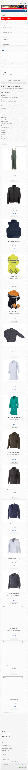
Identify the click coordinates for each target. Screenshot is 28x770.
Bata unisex (14, 382)
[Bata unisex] (14, 370)
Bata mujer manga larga (14, 417)
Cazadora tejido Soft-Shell (14, 207)
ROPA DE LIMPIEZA (6, 39)
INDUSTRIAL (5, 37)
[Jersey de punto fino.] (14, 581)
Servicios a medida (6, 759)
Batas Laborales (4, 121)
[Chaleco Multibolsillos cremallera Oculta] (14, 229)
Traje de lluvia (4, 136)
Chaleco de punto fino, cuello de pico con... (14, 665)
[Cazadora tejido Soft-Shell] (14, 194)
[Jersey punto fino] (14, 617)
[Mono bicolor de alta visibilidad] (14, 300)
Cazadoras (3, 117)
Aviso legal (4, 754)
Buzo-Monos (3, 125)
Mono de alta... (14, 276)
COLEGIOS (5, 30)
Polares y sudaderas (5, 113)
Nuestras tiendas (6, 77)
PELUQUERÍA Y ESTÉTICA (7, 32)
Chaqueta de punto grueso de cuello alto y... (14, 489)
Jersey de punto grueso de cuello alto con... (14, 454)
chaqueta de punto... (14, 487)
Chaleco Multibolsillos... (14, 241)
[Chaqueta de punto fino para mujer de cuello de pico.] (14, 546)
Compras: (21, 10)
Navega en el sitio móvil (14, 761)
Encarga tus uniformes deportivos (8, 757)
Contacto (13, 1)
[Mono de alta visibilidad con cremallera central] (14, 264)
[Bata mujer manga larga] (14, 405)
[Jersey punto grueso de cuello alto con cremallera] (14, 440)
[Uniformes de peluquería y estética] (14, 80)
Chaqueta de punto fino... (14, 523)
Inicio (3, 83)
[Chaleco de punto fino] (14, 652)
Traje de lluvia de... (14, 699)
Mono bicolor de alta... (14, 311)
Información (6, 67)
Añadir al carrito (14, 180)
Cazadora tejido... (14, 206)
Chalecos (3, 103)
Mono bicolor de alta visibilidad (14, 313)
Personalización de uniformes (8, 74)
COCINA (4, 25)
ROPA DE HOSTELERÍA (7, 34)
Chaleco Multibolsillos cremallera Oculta (14, 243)
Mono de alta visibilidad (14, 278)
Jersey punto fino (14, 628)
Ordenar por (12, 145)
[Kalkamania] (14, 7)
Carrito (4, 50)
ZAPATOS (4, 46)
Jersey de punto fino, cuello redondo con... (14, 595)
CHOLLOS (4, 20)
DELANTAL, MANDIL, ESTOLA (8, 27)
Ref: (13, 175)
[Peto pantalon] (14, 159)
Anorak (2, 99)
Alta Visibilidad (4, 95)
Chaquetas (3, 132)
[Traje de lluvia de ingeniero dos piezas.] (14, 687)
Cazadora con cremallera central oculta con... (14, 348)
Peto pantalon (14, 170)
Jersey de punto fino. (14, 593)
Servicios (4, 72)
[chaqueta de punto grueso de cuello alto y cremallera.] (14, 476)
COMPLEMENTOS (6, 44)
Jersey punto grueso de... (14, 452)
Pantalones (3, 108)
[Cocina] (14, 63)
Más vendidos (5, 752)
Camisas (3, 130)
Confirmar (4, 60)
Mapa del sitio (18, 1)
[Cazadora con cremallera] (14, 335)
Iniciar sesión (8, 1)
